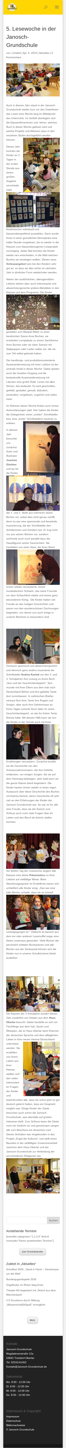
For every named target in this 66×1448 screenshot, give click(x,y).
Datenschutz (13, 1420)
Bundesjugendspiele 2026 (21, 1279)
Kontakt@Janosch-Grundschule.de (26, 1366)
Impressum (12, 1416)
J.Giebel (16, 52)
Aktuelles (44, 52)
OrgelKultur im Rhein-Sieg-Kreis (24, 1284)
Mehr (32, 1320)
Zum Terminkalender (32, 1251)
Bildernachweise (15, 1425)
